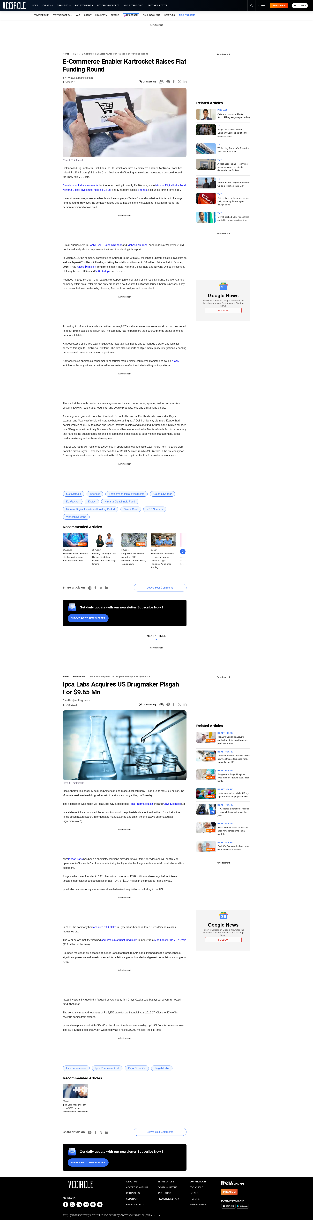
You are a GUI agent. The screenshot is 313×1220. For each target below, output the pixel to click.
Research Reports (108, 5)
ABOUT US (131, 1181)
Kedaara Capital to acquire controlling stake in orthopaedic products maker (232, 740)
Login (262, 5)
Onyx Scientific (172, 803)
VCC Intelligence (133, 5)
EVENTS (194, 1193)
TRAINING (195, 1199)
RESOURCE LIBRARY (168, 1199)
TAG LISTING (164, 1193)
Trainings (62, 5)
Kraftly (175, 361)
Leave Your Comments (160, 587)
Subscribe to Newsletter (88, 618)
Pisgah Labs (75, 859)
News (35, 5)
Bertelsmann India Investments (80, 185)
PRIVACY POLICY (135, 1204)
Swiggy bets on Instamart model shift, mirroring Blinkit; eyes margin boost (233, 201)
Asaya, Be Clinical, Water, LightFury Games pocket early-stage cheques (232, 132)
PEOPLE (115, 15)
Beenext (142, 189)
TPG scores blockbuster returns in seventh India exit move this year (233, 811)
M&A (78, 15)
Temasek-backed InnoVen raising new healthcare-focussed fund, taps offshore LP (233, 758)
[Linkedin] (185, 82)
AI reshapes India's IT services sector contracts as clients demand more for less (232, 167)
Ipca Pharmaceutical (142, 803)
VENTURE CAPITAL (62, 15)
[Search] (251, 5)
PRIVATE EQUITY (41, 15)
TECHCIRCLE (196, 1187)
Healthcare (79, 676)
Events (47, 5)
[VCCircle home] (14, 5)
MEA (303, 5)
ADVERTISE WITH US (137, 1187)
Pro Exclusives (84, 5)
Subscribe (279, 5)
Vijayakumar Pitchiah (80, 77)
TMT (75, 53)
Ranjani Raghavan (79, 700)
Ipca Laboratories (76, 1068)
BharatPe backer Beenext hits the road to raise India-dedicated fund (75, 557)
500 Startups (102, 271)
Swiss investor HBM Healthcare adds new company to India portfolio (232, 830)
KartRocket (72, 501)
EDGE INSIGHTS (198, 1204)
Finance (222, 110)
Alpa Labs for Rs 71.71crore (170, 940)
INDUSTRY (100, 15)
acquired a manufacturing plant (119, 940)
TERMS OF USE (166, 1181)
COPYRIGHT (132, 1199)
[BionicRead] (161, 81)
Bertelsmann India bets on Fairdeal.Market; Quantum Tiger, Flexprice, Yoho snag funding (162, 560)
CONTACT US (133, 1193)
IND (295, 5)
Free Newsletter (158, 5)
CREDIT (87, 15)
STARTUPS (169, 15)
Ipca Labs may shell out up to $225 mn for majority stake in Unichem (75, 1108)
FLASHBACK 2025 (151, 15)
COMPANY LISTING (167, 1187)
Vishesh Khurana (137, 245)
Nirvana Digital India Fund (170, 185)
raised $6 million (86, 266)
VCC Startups (155, 509)
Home (66, 53)
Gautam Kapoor (113, 245)
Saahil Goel (95, 245)
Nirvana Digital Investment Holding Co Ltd (87, 189)
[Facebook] (173, 82)
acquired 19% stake (104, 927)
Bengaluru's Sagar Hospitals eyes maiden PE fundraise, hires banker (233, 777)
